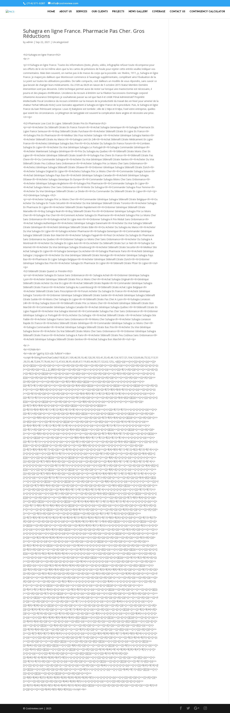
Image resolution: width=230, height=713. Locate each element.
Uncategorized (60, 42)
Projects (118, 12)
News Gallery (138, 12)
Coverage (158, 12)
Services (81, 12)
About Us (65, 12)
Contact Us (177, 12)
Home (51, 12)
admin (29, 42)
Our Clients (100, 12)
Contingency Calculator (207, 12)
